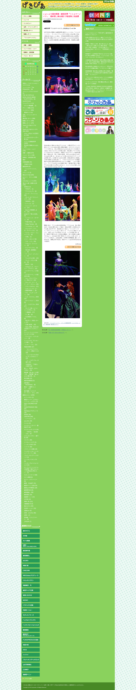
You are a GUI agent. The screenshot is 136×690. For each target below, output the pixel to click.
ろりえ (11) (27, 423)
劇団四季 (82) (26, 166)
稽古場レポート (55, 324)
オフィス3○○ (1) (29, 397)
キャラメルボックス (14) (31, 429)
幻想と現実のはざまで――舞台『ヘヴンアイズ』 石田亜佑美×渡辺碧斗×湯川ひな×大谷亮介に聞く (99, 39)
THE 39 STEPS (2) (28, 95)
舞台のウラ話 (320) (28, 175)
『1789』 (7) (27, 237)
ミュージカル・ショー (30, 48)
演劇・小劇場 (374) (28, 153)
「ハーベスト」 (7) (29, 418)
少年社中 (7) (27, 521)
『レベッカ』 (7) (29, 203)
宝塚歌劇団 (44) (27, 162)
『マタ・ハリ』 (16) (30, 241)
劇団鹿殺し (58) (28, 492)
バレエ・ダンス (28, 56)
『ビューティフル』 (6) (31, 247)
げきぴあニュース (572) (29, 181)
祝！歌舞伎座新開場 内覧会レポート (60, 330)
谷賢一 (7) (27, 515)
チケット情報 (27, 16)
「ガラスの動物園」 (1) (29, 105)
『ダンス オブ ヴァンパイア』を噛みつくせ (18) (32, 350)
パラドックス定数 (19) (30, 449)
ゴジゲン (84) (28, 440)
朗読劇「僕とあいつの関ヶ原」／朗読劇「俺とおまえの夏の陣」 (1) (31, 374)
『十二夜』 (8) (28, 314)
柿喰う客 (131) (28, 501)
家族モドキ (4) (28, 112)
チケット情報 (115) (28, 108)
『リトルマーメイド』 (54, 323)
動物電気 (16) (28, 494)
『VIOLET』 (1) (28, 189)
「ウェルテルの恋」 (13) (31, 258)
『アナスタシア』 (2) (30, 191)
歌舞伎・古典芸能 (29, 52)
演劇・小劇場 (27, 45)
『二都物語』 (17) (29, 312)
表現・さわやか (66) (30, 513)
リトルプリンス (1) (28, 103)
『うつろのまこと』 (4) (31, 226)
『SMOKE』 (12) (29, 201)
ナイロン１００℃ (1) (30, 442)
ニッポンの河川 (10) (30, 444)
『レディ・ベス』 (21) (30, 344)
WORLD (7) (27, 187)
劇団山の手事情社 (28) (30, 488)
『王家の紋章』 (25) (30, 324)
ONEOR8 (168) (28, 416)
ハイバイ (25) (28, 447)
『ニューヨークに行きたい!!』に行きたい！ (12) (32, 356)
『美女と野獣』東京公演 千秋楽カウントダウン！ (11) (31, 328)
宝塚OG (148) (28, 164)
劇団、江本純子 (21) (30, 483)
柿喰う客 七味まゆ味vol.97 (56, 332)
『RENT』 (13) (28, 264)
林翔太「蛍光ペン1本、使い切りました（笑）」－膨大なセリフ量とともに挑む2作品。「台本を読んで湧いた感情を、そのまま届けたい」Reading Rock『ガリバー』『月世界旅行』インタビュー (99, 47)
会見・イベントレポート (31, 27)
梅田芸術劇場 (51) (29, 380)
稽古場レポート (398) (29, 118)
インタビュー (27, 23)
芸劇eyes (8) (27, 510)
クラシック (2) (27, 172)
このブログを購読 (28, 678)
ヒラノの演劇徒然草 (66, 323)
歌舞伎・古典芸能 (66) (29, 157)
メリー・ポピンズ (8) (30, 239)
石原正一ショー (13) (30, 508)
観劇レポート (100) (28, 120)
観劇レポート (27, 34)
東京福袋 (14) (28, 378)
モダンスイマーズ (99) (30, 475)
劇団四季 (48, 324)
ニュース (26, 20)
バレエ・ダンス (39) (28, 155)
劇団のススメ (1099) (28, 395)
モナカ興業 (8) (28, 477)
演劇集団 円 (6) (28, 503)
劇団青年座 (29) (28, 490)
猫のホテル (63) (28, 506)
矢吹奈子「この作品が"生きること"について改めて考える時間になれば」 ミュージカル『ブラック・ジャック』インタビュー (99, 55)
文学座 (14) (27, 499)
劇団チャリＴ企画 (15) (30, 485)
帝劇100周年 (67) (29, 347)
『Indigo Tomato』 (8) (30, 224)
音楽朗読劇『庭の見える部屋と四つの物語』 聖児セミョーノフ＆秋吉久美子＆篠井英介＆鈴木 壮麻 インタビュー (99, 72)
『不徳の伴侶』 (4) (29, 222)
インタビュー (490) (28, 110)
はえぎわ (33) (28, 421)
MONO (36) (27, 414)
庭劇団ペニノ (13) (29, 497)
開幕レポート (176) (28, 123)
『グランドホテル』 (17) (31, 286)
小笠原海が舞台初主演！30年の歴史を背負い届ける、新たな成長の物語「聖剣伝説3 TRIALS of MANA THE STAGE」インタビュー (99, 61)
